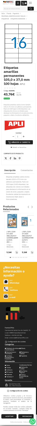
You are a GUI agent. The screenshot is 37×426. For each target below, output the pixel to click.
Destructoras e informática (10, 353)
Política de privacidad (16, 422)
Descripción (10, 170)
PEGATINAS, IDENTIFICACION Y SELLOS (13, 16)
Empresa (9, 374)
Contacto (9, 370)
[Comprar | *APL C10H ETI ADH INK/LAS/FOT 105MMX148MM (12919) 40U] (16, 252)
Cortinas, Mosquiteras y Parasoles (9, 357)
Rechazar (27, 416)
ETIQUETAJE (5, 19)
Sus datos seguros (23, 371)
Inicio (3, 13)
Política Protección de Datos (23, 376)
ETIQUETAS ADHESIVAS (18, 19)
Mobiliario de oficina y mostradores (12, 349)
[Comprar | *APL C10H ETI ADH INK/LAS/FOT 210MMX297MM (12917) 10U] (32, 252)
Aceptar (9, 416)
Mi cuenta (9, 372)
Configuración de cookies (17, 342)
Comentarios (27, 170)
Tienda (9, 13)
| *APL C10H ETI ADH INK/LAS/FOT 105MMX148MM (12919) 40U (12, 237)
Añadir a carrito (21, 142)
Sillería (23, 348)
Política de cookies (28, 422)
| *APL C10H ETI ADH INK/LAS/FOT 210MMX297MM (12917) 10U (27, 237)
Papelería (16, 13)
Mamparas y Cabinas (24, 353)
